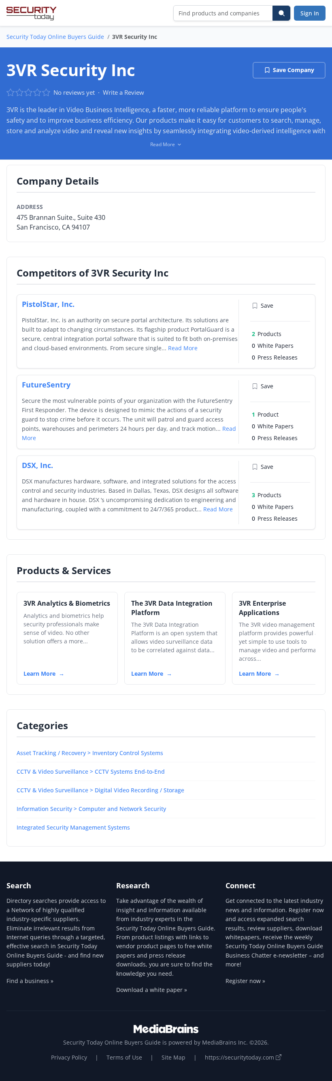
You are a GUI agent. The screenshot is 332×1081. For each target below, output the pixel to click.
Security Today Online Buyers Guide (55, 36)
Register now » (245, 981)
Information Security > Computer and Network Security (91, 809)
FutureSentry (46, 384)
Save (267, 305)
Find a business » (29, 981)
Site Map (173, 1057)
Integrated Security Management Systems (73, 827)
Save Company (293, 70)
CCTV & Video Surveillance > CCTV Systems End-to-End (91, 771)
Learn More (39, 673)
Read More (183, 348)
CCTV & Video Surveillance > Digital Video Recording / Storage (100, 790)
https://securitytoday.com (240, 1057)
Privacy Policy (69, 1057)
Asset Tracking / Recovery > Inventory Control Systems (90, 753)
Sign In (309, 13)
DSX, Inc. (37, 465)
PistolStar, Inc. (48, 304)
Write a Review (123, 92)
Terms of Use (124, 1057)
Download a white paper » (151, 990)
